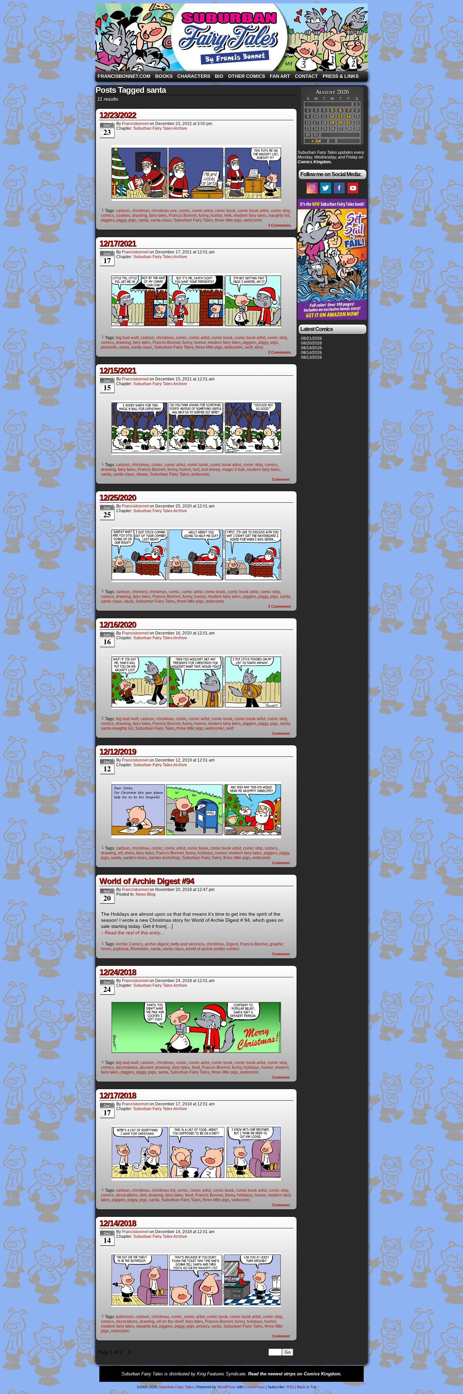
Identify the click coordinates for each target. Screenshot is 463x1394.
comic (184, 210)
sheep (142, 474)
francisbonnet (135, 123)
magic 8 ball (233, 469)
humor (216, 215)
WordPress (226, 1387)
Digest (232, 944)
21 (348, 122)
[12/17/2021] (196, 326)
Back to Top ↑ (308, 1387)
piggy (121, 220)
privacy (202, 1326)
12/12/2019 (117, 751)
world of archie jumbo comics (212, 948)
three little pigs (228, 220)
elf (120, 853)
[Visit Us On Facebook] (339, 193)
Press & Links (341, 76)
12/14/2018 (117, 1223)
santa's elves (135, 857)
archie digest (156, 944)
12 (332, 116)
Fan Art (280, 76)
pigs (132, 220)
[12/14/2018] (196, 1305)
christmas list (163, 1190)
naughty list (278, 215)
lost (196, 469)
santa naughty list (117, 728)
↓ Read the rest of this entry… (133, 932)
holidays (205, 853)
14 (348, 116)
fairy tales (158, 215)
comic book (225, 210)
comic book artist (253, 210)
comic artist (202, 210)
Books (164, 76)
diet (143, 1195)
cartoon (123, 210)
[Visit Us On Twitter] (325, 193)
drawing (139, 215)
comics (107, 215)
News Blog (146, 894)
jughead (120, 948)
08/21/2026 (311, 338)
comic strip (280, 210)
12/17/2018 (117, 1095)
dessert (146, 1067)
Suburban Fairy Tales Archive (160, 128)
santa (143, 220)
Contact (306, 76)
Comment (281, 479)
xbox (259, 347)
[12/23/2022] (196, 199)
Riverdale (139, 948)
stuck (129, 601)
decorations (127, 1067)
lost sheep (210, 469)
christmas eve (164, 210)
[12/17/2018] (196, 1179)
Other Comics (246, 76)
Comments (279, 225)
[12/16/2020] (196, 707)
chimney (139, 591)
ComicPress (254, 1387)
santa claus (161, 220)
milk (228, 215)
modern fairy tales (250, 215)
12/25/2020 (117, 497)
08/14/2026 (311, 352)
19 (332, 122)
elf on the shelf (170, 1321)
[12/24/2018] (196, 1051)
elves (129, 853)
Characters (193, 76)
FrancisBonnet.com (124, 76)
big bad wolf (127, 337)
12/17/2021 (117, 243)
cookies (123, 215)
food (196, 1067)
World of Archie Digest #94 (146, 881)
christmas (140, 210)
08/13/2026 (311, 357)
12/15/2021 (117, 370)
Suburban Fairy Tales (231, 37)
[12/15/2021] (196, 453)
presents (109, 347)
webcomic (253, 220)
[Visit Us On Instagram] (312, 193)
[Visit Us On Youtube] (352, 193)
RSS (290, 1387)
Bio (219, 76)
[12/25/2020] (196, 580)
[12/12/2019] (196, 836)
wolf (249, 347)
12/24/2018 (117, 972)
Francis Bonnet (183, 215)
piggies (108, 220)
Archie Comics (129, 944)
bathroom (125, 1316)
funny (203, 215)
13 (340, 116)
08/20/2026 (311, 343)
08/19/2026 (311, 348)
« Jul (316, 141)
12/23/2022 (117, 115)
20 (340, 122)
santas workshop (164, 857)
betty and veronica (187, 944)
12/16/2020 (117, 624)
